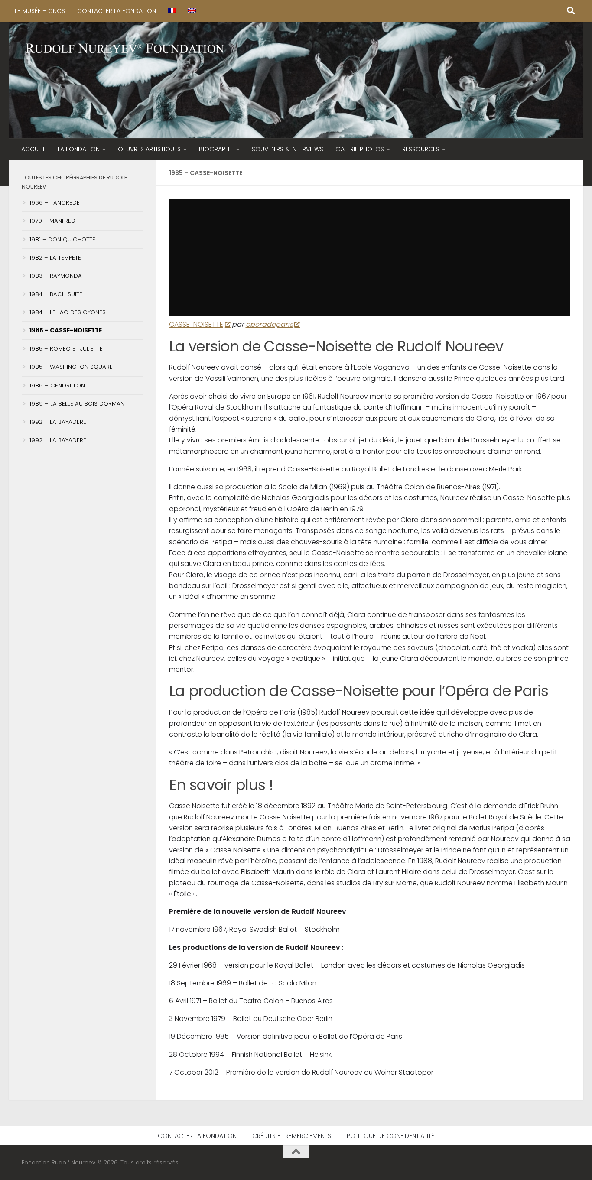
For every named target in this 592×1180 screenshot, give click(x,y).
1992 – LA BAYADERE (57, 422)
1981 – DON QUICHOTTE (62, 239)
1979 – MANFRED (52, 221)
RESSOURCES (420, 149)
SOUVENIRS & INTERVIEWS (287, 149)
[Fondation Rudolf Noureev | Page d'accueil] (125, 49)
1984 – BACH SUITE (55, 294)
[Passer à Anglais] (192, 11)
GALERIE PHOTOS (359, 149)
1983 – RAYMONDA (55, 276)
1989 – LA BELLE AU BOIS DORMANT (78, 404)
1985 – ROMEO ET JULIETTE (66, 349)
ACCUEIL (33, 149)
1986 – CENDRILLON (57, 385)
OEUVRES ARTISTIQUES (149, 149)
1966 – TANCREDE (54, 202)
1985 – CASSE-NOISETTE (65, 330)
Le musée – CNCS (40, 11)
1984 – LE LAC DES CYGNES (67, 312)
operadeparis (269, 324)
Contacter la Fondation (116, 11)
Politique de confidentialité (390, 1135)
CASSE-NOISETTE (196, 324)
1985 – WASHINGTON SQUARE (71, 367)
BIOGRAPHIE (216, 149)
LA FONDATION (79, 149)
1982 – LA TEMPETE (55, 258)
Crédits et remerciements (291, 1135)
